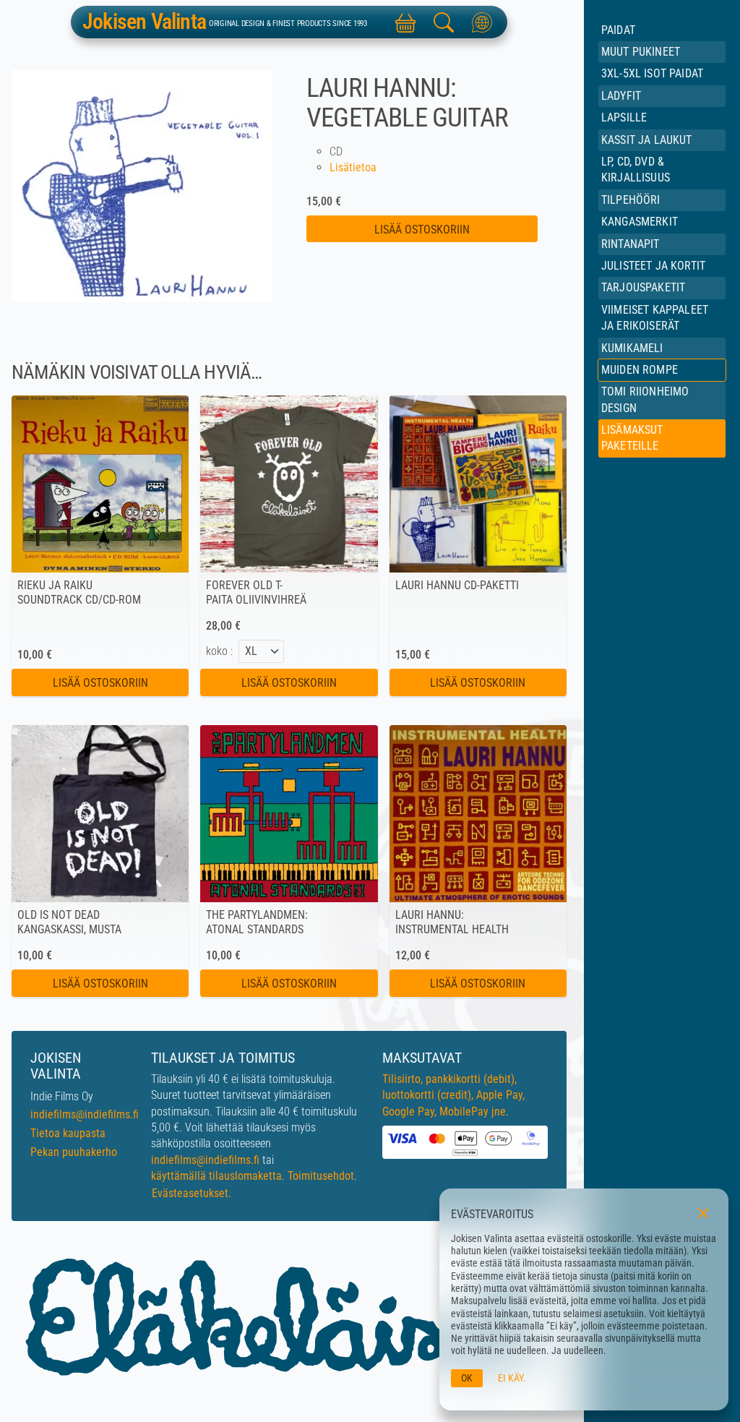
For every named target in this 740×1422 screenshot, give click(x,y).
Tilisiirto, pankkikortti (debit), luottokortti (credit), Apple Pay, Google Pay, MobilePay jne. (453, 1095)
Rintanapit (630, 244)
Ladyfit (621, 96)
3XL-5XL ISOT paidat (652, 73)
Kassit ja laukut (646, 140)
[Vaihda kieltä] (482, 22)
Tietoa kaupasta (68, 1133)
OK (467, 1378)
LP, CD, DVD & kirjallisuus (635, 169)
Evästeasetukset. (191, 1193)
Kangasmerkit (639, 221)
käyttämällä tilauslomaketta (216, 1176)
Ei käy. (512, 1378)
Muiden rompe (639, 370)
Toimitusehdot (321, 1176)
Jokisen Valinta (144, 22)
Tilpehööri (631, 200)
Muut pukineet (640, 52)
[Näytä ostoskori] (405, 22)
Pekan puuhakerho (73, 1152)
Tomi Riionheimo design (645, 399)
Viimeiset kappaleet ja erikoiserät (654, 318)
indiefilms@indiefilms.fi (84, 1114)
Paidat (618, 30)
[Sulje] (703, 1213)
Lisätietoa (353, 167)
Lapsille (624, 117)
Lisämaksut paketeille (632, 438)
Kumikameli (632, 348)
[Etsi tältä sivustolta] (443, 22)
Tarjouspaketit (643, 287)
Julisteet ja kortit (653, 266)
